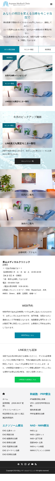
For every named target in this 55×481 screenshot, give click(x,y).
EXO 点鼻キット (9, 431)
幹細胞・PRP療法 (40, 394)
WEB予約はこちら (27, 335)
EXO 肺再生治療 (9, 442)
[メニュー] (51, 4)
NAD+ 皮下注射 (36, 439)
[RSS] (35, 464)
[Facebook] (18, 464)
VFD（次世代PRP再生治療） (40, 404)
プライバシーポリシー (11, 410)
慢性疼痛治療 (35, 410)
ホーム (5, 399)
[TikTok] (29, 464)
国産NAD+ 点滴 (36, 442)
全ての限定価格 (9, 49)
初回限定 (10, 57)
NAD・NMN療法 (39, 425)
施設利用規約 (8, 418)
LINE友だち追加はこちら (27, 379)
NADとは (33, 431)
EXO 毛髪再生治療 (10, 446)
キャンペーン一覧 (27, 161)
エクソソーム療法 (13, 425)
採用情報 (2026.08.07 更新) (13, 404)
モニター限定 (29, 49)
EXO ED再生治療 (9, 454)
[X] (22, 464)
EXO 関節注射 (8, 435)
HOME (4, 394)
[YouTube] (32, 464)
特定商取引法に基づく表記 (13, 414)
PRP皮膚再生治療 (37, 414)
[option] (27, 139)
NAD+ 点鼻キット (37, 435)
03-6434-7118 (13, 283)
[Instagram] (25, 464)
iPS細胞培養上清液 (37, 399)
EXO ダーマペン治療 (11, 450)
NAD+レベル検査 (37, 446)
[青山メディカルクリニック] (16, 3)
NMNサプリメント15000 (40, 450)
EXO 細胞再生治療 (10, 439)
